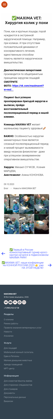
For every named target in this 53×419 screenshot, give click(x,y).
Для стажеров (10, 389)
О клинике (9, 319)
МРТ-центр (9, 368)
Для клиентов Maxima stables (18, 381)
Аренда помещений (13, 364)
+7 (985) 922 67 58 (11, 308)
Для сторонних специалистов (18, 385)
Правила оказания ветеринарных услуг (23, 327)
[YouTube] (10, 302)
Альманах (9, 336)
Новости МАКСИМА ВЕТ (24, 188)
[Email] (24, 302)
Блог (6, 188)
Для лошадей (10, 348)
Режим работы (11, 323)
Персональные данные (15, 397)
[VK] (6, 302)
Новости (8, 331)
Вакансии (8, 401)
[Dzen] (15, 302)
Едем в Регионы (11, 356)
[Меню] (4, 4)
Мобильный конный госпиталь (18, 352)
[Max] (19, 302)
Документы (9, 393)
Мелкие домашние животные (18, 360)
